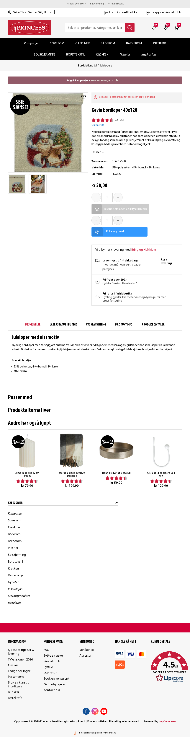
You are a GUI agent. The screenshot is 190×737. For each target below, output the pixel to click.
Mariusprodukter (19, 596)
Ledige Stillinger (19, 671)
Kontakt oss (52, 690)
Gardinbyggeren (55, 684)
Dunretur (50, 673)
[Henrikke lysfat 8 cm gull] (116, 450)
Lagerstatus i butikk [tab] (63, 324)
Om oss (13, 665)
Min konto (86, 650)
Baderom (108, 43)
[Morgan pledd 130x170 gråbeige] (71, 450)
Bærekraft (14, 603)
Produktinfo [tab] (123, 324)
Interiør (159, 43)
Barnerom (134, 43)
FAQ (46, 650)
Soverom (57, 43)
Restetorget (16, 575)
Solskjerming (44, 54)
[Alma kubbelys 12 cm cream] (27, 450)
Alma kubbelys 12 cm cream (27, 474)
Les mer (96, 152)
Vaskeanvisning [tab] (96, 324)
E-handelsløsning (87, 733)
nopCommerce (167, 721)
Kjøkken (102, 54)
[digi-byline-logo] (76, 733)
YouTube (103, 711)
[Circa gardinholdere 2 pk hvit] (161, 450)
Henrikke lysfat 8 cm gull (116, 473)
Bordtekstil (75, 54)
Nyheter (125, 54)
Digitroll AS (110, 733)
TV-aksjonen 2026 (20, 659)
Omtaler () (97, 125)
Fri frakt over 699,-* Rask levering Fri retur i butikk (95, 4)
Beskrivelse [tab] (32, 324)
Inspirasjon (148, 54)
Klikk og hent (115, 231)
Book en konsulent (56, 679)
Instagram (95, 711)
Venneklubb (52, 661)
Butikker (13, 692)
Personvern (16, 677)
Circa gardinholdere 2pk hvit (161, 474)
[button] (166, 666)
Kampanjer (31, 43)
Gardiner (82, 43)
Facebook (86, 711)
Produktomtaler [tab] (153, 324)
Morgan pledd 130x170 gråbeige (72, 474)
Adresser (85, 656)
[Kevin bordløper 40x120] (17, 184)
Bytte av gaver (54, 656)
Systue (48, 667)
